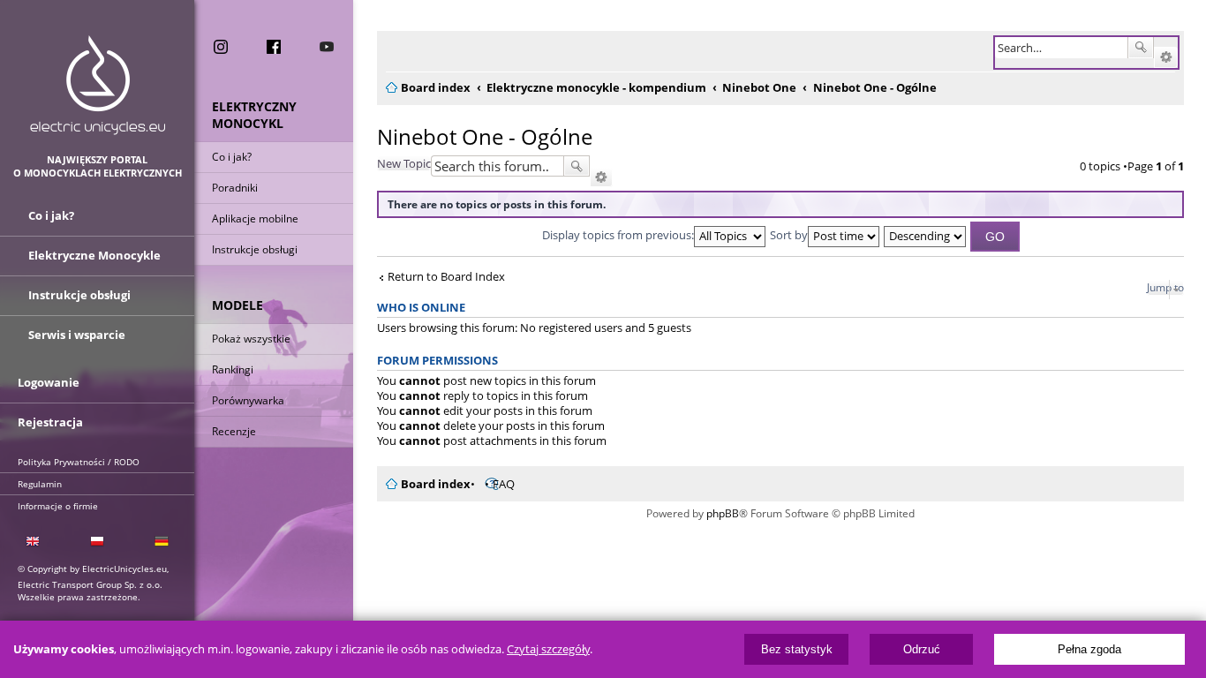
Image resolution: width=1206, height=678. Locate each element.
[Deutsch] (162, 542)
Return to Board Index (446, 276)
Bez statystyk (797, 649)
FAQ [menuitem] (504, 484)
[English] (32, 542)
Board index (436, 484)
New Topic (404, 163)
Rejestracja (50, 422)
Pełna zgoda (1089, 649)
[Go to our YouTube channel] (326, 46)
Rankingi (232, 369)
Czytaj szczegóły (548, 649)
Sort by (789, 235)
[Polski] (96, 542)
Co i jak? (232, 156)
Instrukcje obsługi (255, 249)
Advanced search (1166, 57)
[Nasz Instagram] (220, 46)
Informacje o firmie (58, 506)
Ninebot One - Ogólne (484, 136)
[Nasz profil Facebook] (273, 46)
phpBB (722, 513)
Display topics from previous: (618, 235)
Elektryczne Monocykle (94, 255)
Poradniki (235, 187)
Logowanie (48, 382)
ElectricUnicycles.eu (97, 85)
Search (1140, 47)
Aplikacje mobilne (255, 218)
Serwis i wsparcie (76, 335)
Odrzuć (921, 649)
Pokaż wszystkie (251, 338)
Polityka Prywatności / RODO (78, 462)
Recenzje (234, 431)
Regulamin (40, 484)
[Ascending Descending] (926, 235)
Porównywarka (248, 400)
